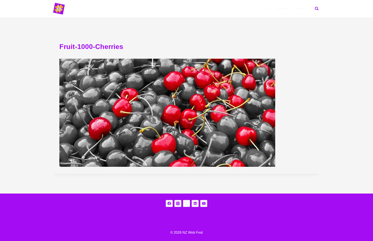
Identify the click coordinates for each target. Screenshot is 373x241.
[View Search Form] (317, 9)
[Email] (203, 203)
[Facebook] (169, 203)
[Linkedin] (195, 203)
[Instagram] (177, 203)
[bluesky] (186, 203)
